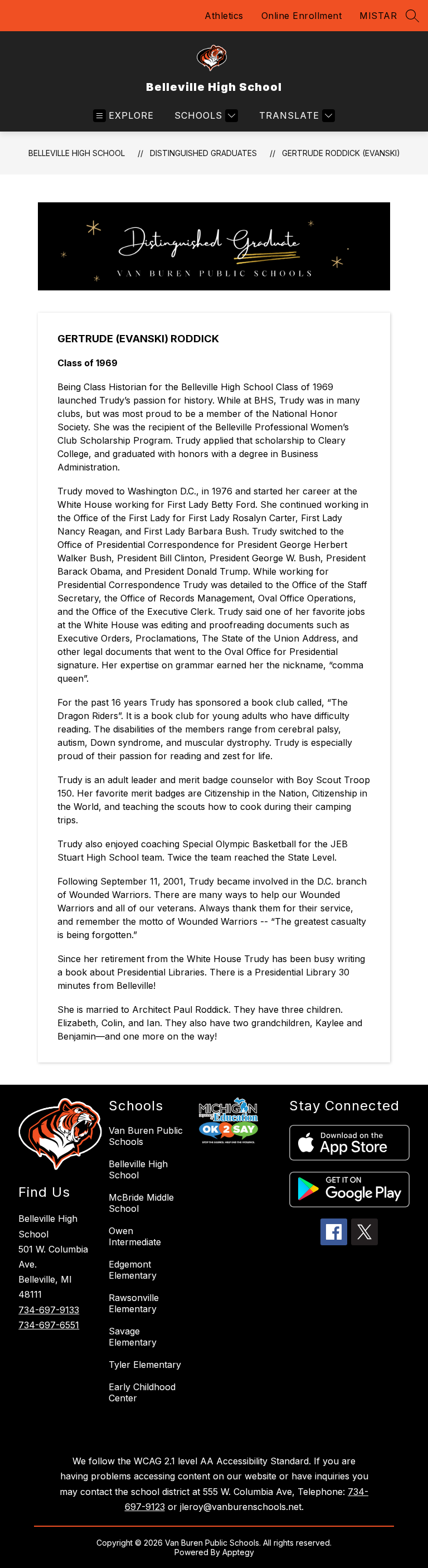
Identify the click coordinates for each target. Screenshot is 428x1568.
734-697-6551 (48, 1325)
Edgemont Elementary (133, 1270)
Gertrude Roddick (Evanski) (341, 153)
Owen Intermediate (135, 1236)
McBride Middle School (141, 1203)
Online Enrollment (301, 15)
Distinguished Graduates (203, 153)
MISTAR (378, 15)
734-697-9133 (48, 1309)
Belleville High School (76, 153)
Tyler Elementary (145, 1364)
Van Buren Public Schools (146, 1136)
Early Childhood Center (142, 1392)
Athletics (224, 15)
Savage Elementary (133, 1337)
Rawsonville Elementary (134, 1303)
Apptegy (238, 1552)
